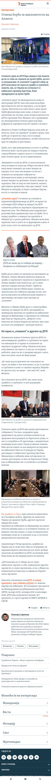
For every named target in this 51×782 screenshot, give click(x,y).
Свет (6, 732)
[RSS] (25, 757)
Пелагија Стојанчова (10, 24)
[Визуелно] (25, 779)
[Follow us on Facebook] (3, 757)
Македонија (7, 10)
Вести (7, 712)
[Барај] (40, 779)
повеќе (45, 716)
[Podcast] (31, 757)
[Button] (45, 34)
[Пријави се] (36, 757)
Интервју (9, 723)
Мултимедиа (11, 742)
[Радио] (11, 779)
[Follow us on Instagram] (20, 757)
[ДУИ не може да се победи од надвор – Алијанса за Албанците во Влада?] (25, 244)
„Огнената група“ (9, 199)
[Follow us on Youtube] (14, 757)
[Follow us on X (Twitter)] (9, 757)
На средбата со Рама (11, 514)
